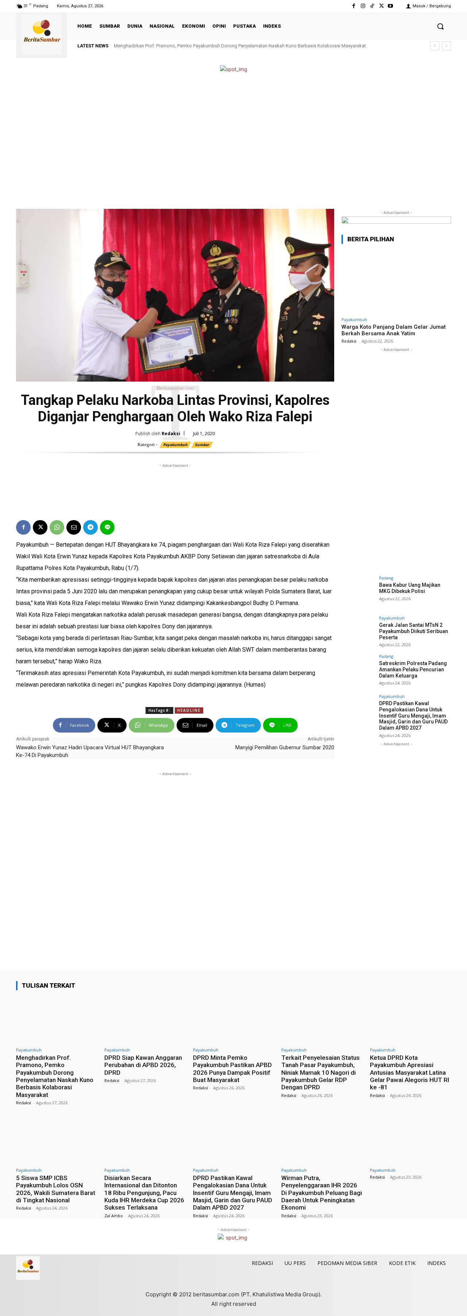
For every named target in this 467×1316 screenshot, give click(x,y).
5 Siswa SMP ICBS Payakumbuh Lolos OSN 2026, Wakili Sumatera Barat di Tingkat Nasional (55, 1189)
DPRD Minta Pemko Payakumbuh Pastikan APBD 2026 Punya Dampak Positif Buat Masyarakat (232, 1068)
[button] (440, 26)
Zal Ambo (113, 1215)
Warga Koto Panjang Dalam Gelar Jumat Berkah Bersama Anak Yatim (393, 330)
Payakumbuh (175, 444)
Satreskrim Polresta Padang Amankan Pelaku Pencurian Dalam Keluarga (413, 669)
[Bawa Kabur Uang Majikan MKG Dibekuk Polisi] (357, 592)
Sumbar (202, 444)
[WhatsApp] (57, 527)
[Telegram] (90, 527)
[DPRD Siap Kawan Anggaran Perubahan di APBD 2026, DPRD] (144, 1020)
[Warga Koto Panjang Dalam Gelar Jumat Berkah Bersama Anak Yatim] (396, 281)
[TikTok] (372, 6)
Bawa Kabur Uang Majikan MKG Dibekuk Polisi (409, 588)
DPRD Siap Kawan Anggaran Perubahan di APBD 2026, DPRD (143, 1065)
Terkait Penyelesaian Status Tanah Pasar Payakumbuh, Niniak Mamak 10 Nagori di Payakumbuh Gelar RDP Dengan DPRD (320, 1072)
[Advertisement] (233, 141)
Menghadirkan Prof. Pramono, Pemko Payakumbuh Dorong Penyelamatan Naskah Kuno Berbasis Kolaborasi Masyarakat (240, 45)
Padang (386, 578)
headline (189, 710)
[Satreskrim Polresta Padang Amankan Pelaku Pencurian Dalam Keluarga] (357, 670)
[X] (381, 6)
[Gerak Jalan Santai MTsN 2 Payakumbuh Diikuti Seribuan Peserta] (357, 632)
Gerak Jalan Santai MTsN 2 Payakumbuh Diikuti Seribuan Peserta (413, 631)
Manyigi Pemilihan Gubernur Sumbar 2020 (284, 747)
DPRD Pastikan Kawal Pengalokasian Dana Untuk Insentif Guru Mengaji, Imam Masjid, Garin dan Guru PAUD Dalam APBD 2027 (413, 715)
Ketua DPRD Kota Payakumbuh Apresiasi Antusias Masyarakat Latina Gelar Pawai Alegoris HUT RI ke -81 (409, 1072)
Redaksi (171, 433)
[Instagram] (362, 6)
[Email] (73, 527)
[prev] (434, 45)
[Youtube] (390, 6)
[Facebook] (353, 6)
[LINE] (107, 527)
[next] (446, 45)
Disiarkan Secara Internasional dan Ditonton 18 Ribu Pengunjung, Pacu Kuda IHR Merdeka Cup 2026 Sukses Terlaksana (144, 1192)
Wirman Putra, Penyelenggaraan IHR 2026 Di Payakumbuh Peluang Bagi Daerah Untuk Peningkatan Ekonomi (321, 1192)
